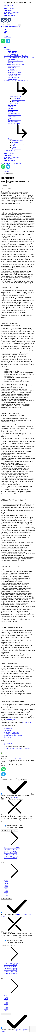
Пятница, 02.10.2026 (10, 858)
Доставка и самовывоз (11, 732)
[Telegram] (8, 43)
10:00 (6, 882)
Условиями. (14, 797)
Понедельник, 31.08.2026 (12, 856)
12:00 (6, 885)
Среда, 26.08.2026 (10, 851)
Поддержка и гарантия (11, 733)
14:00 (6, 888)
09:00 (6, 880)
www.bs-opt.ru (26, 722)
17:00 (6, 893)
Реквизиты (7, 730)
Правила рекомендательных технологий (17, 748)
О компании (8, 729)
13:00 (6, 887)
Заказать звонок (6, 38)
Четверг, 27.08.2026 (10, 853)
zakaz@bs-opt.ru (11, 719)
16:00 (6, 892)
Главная (6, 171)
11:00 (6, 883)
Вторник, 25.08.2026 (10, 849)
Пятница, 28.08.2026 (10, 854)
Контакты (7, 737)
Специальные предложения (13, 735)
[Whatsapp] (3, 43)
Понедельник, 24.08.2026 (12, 848)
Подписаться (22, 779)
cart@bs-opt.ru (8, 5)
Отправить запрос (6, 898)
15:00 (6, 890)
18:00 (6, 895)
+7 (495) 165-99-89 (6, 36)
